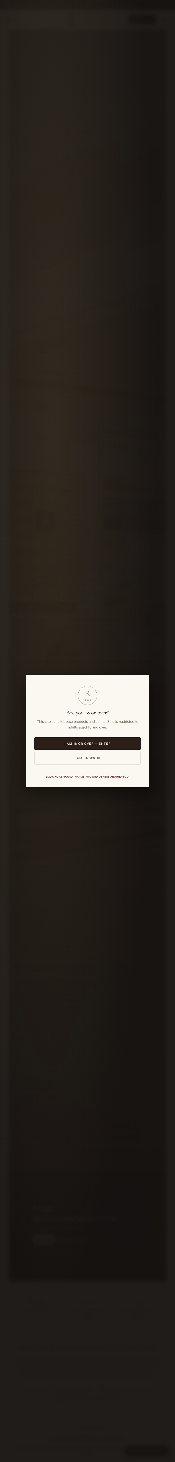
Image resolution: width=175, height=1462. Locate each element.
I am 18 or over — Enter (87, 743)
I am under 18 (87, 758)
